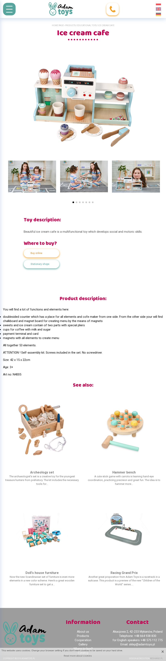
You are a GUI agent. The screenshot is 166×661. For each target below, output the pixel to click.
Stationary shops (40, 264)
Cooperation (83, 640)
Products (70, 25)
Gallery (83, 644)
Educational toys (86, 25)
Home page (58, 25)
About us (83, 631)
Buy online (36, 253)
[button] (73, 202)
